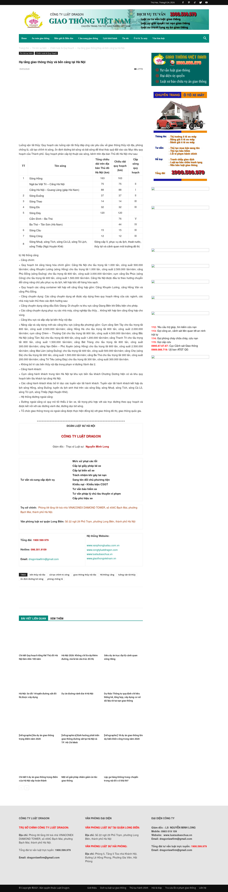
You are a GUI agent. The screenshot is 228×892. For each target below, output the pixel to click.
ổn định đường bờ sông (31, 579)
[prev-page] (21, 788)
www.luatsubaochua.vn (100, 554)
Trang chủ (24, 48)
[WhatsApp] (47, 83)
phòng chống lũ (55, 579)
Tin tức (125, 38)
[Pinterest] (188, 2)
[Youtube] (206, 2)
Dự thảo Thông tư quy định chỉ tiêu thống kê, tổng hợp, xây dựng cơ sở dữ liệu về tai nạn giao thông (122, 697)
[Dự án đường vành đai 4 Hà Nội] (80, 677)
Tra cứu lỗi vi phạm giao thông (180, 887)
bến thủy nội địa (37, 574)
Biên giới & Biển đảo (63, 38)
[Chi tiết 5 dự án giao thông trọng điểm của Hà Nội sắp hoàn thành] (38, 760)
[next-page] (27, 788)
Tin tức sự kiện (39, 48)
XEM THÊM (56, 618)
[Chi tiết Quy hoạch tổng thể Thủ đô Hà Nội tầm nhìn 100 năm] (38, 639)
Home (24, 38)
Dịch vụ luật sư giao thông (113, 887)
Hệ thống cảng (107, 574)
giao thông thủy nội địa (84, 574)
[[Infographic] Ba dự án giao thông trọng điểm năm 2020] (38, 719)
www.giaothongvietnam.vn (101, 558)
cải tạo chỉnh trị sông (59, 574)
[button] (205, 38)
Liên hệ (202, 887)
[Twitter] (200, 2)
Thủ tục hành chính (138, 887)
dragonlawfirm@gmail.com (44, 559)
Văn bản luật (158, 38)
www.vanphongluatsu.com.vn (103, 545)
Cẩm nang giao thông (88, 38)
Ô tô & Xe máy (140, 38)
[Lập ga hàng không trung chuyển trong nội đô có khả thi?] (123, 760)
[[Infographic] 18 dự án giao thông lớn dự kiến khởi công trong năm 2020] (123, 719)
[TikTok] (194, 2)
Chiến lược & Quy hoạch (62, 48)
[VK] (63, 83)
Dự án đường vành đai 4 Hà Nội (77, 693)
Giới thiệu (92, 887)
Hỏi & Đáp (157, 887)
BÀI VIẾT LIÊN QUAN (33, 618)
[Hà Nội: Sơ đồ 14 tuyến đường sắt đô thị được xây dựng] (38, 677)
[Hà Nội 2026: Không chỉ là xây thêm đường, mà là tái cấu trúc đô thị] (80, 639)
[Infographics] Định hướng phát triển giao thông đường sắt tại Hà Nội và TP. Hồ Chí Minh (80, 739)
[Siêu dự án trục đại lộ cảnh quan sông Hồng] (123, 639)
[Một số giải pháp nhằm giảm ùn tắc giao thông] (80, 760)
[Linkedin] (55, 83)
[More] (72, 83)
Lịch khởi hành (110, 38)
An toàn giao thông (40, 38)
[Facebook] (183, 2)
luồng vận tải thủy (127, 574)
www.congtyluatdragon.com (102, 550)
